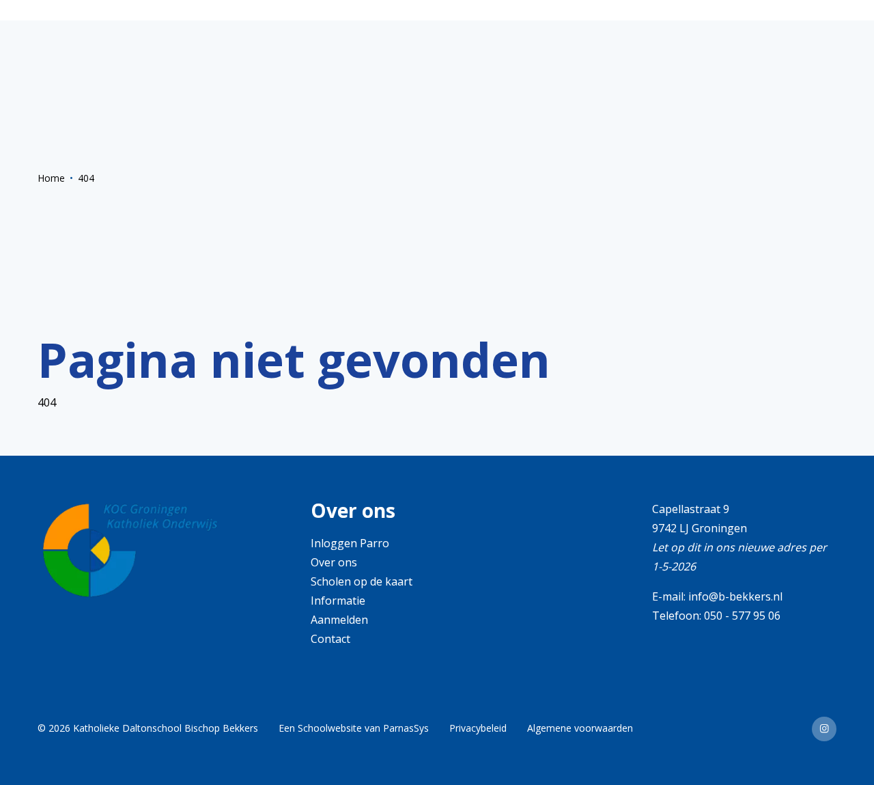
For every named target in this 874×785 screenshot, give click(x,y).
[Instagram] (824, 729)
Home (51, 177)
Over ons (334, 562)
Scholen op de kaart (361, 581)
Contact (330, 638)
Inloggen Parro (350, 543)
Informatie (338, 600)
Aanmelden (339, 619)
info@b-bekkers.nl (735, 596)
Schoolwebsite (330, 727)
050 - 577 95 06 (742, 615)
